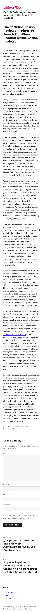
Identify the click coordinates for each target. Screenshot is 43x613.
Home (7, 596)
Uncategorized (8, 429)
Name (6, 485)
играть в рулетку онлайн (14, 334)
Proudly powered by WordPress (21, 609)
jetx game (18, 337)
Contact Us (10, 593)
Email (6, 495)
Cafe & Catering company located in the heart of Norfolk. (19, 15)
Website (6, 505)
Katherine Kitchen (13, 427)
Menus (8, 598)
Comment (7, 453)
